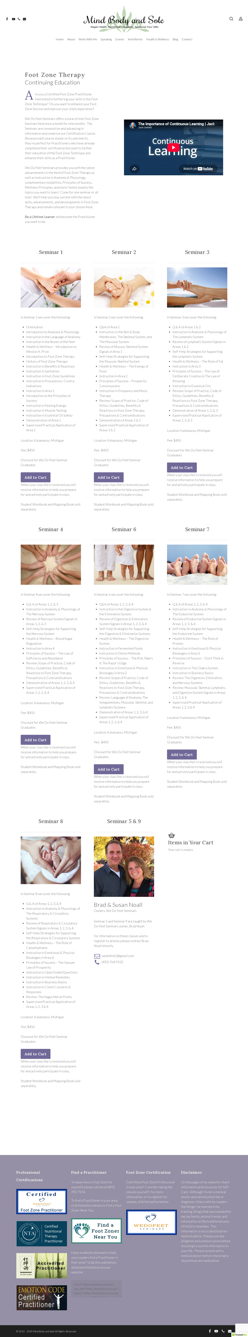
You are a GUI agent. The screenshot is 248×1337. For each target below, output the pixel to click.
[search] (231, 19)
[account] (241, 19)
